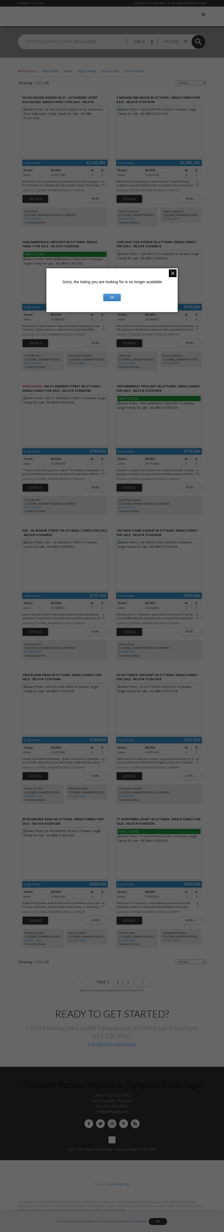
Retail (68, 71)
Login (39, 3)
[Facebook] (88, 1123)
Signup (23, 3)
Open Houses (134, 71)
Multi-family (50, 71)
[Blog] (135, 1123)
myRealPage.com (119, 1184)
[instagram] (112, 1123)
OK (158, 1221)
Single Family (87, 71)
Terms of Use (138, 1221)
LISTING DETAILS (35, 199)
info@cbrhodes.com (112, 1044)
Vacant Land (110, 71)
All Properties (27, 71)
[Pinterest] (123, 1123)
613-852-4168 (76, 796)
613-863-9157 (33, 652)
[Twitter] (100, 1123)
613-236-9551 (33, 219)
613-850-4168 (33, 796)
